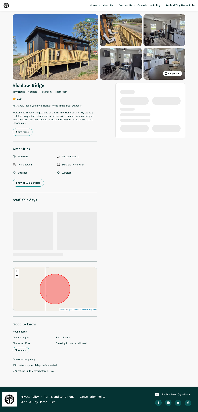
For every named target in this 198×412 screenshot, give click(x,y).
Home (93, 5)
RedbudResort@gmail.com (176, 394)
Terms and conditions (59, 396)
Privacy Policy (29, 396)
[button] (16, 271)
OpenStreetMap (74, 309)
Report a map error (88, 309)
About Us (107, 5)
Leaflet (63, 309)
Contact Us (125, 5)
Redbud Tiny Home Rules (181, 5)
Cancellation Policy (148, 5)
